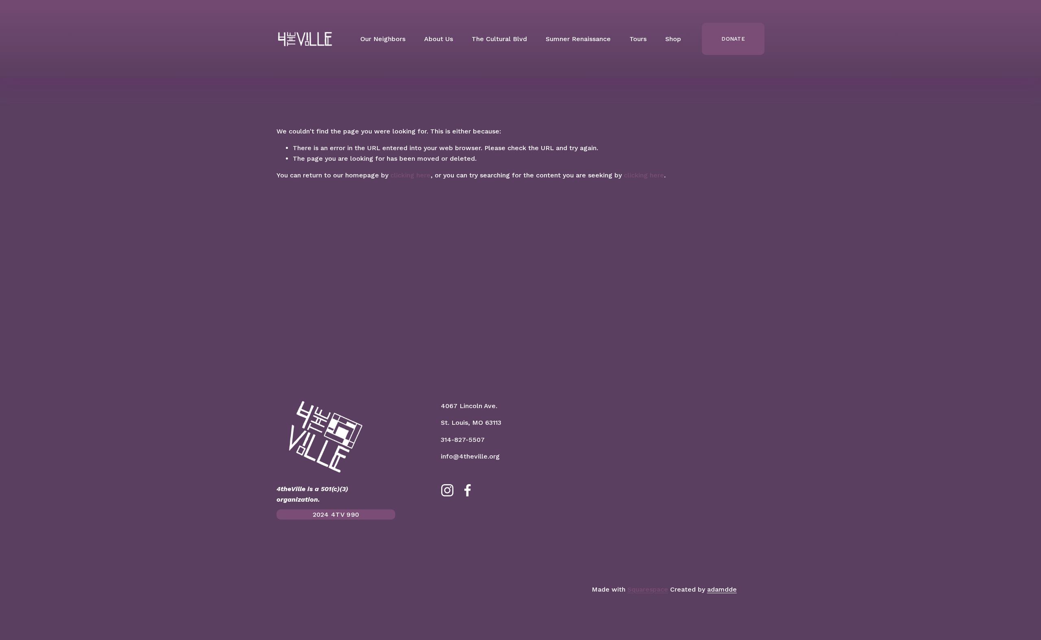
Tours (638, 39)
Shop (673, 39)
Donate (733, 39)
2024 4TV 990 (336, 514)
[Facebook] (467, 490)
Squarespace (647, 589)
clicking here (410, 175)
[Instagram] (447, 490)
